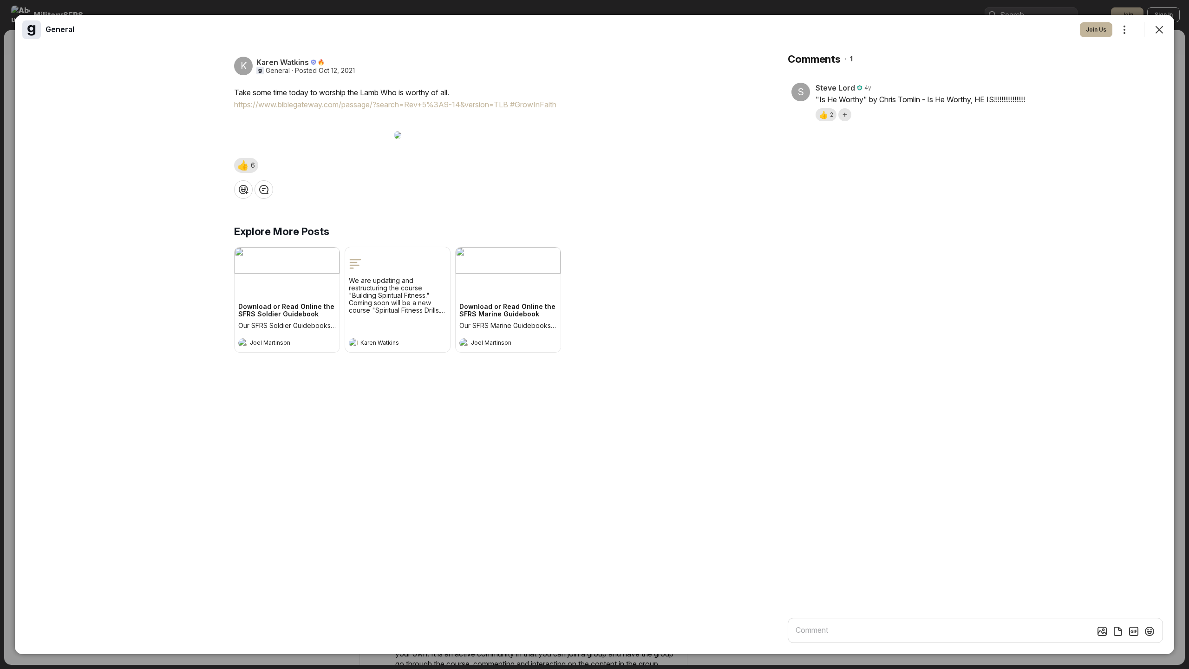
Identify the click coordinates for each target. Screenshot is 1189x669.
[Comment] (264, 189)
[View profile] (243, 343)
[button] (246, 165)
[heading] (278, 343)
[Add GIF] (1133, 631)
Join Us (1096, 29)
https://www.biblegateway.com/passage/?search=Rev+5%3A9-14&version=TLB (371, 104)
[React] (243, 189)
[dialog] (594, 334)
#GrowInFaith (533, 104)
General (278, 70)
